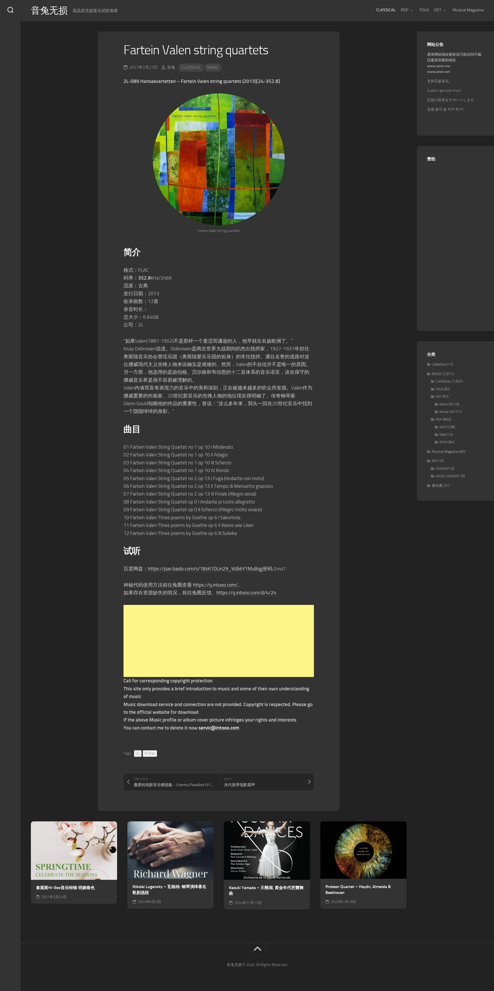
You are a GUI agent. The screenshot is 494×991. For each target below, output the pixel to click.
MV (434, 461)
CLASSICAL (386, 9)
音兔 (171, 67)
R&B (442, 435)
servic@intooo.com (219, 728)
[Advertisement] (218, 641)
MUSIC (213, 67)
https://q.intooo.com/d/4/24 (246, 593)
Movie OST (447, 412)
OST (437, 9)
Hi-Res (150, 753)
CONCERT (442, 469)
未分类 (437, 485)
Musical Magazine (468, 9)
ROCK (443, 442)
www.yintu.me (438, 66)
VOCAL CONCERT (448, 476)
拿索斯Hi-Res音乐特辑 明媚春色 (65, 887)
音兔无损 (49, 10)
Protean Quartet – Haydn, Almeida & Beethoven (358, 889)
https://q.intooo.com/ (215, 585)
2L (138, 753)
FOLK (424, 9)
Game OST (446, 404)
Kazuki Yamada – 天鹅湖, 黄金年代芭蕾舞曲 (266, 890)
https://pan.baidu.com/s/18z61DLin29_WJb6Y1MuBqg (205, 569)
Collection (439, 364)
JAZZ (442, 427)
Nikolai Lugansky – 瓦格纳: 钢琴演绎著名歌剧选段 (169, 889)
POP (404, 9)
